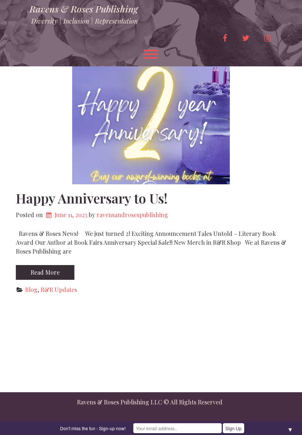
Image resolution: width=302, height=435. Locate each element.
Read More (45, 272)
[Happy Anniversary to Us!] (151, 125)
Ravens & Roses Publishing (83, 9)
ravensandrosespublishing (132, 215)
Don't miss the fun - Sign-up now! (93, 428)
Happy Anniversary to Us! (92, 198)
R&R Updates (59, 289)
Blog (31, 289)
